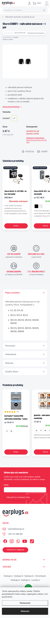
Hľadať (44, 10)
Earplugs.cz (8, 576)
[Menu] (47, 3)
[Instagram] (11, 540)
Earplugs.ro (25, 580)
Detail (15, 226)
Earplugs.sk (18, 576)
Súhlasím (25, 611)
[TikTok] (31, 540)
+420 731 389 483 (15, 534)
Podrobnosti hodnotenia (35, 33)
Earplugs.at (15, 580)
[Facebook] (5, 540)
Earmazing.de (40, 576)
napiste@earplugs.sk (16, 529)
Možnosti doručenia (36, 140)
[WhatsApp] (17, 540)
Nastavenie (25, 603)
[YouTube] (25, 540)
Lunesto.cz (35, 580)
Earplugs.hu (29, 576)
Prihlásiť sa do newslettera (18, 497)
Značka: (8, 39)
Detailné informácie (11, 107)
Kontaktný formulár (15, 550)
